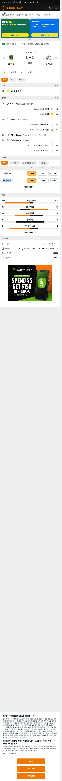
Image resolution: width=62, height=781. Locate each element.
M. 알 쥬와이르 (36, 130)
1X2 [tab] (4, 163)
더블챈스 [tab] (43, 163)
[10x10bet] (7, 173)
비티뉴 (46, 130)
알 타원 (11, 63)
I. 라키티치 (44, 109)
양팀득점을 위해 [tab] (29, 163)
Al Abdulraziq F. (17, 135)
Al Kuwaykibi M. (22, 119)
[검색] (50, 8)
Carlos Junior (33, 109)
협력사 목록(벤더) (10, 754)
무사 (13, 119)
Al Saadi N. (44, 124)
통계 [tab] (12, 80)
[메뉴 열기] (56, 8)
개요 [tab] (4, 80)
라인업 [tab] (21, 80)
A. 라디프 (45, 150)
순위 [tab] (30, 72)
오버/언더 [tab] (14, 163)
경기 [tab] (5, 72)
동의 (31, 761)
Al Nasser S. (27, 140)
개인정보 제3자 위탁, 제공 (17, 737)
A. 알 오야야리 (31, 135)
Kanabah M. (44, 145)
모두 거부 (31, 769)
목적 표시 (31, 776)
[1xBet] (7, 180)
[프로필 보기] (11, 58)
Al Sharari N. (34, 124)
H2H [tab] (22, 72)
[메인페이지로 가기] (15, 8)
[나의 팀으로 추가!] (4, 58)
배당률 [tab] (13, 72)
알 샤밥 (48, 63)
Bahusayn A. (16, 140)
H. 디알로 (36, 150)
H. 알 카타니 (33, 145)
